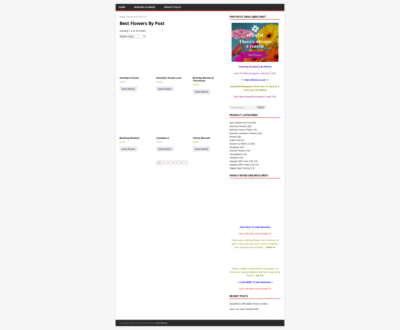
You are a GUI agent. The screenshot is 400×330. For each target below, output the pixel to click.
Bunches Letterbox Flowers (243, 133)
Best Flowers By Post (240, 122)
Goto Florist (128, 88)
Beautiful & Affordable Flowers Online (249, 303)
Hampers (234, 157)
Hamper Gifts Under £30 (242, 164)
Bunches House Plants (241, 129)
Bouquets (234, 147)
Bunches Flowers (144, 7)
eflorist (233, 136)
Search (261, 107)
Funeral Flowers (238, 150)
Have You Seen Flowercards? (244, 309)
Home (122, 7)
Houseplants (236, 154)
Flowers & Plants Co (240, 143)
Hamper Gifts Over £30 (241, 161)
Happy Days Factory (240, 168)
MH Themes (162, 323)
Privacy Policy (172, 7)
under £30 (235, 140)
